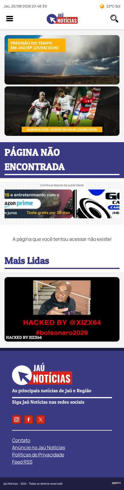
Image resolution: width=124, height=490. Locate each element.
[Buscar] (114, 19)
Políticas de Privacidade (38, 454)
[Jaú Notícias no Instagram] (16, 419)
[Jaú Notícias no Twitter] (40, 419)
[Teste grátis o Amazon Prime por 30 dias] (62, 216)
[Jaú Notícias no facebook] (28, 419)
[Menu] (10, 19)
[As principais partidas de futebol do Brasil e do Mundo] (62, 134)
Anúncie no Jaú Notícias (38, 447)
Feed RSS (22, 462)
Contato (21, 440)
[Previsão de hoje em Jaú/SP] (62, 82)
